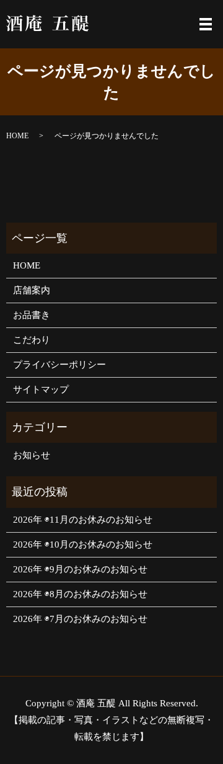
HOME (17, 135)
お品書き (31, 315)
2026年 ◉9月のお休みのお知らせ (80, 569)
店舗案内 (31, 290)
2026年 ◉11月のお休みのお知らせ (82, 520)
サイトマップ (41, 389)
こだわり (31, 340)
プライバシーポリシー (59, 365)
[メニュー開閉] (205, 24)
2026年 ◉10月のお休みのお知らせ (82, 544)
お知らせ (31, 455)
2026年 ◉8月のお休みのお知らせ (80, 594)
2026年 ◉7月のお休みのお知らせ (80, 619)
